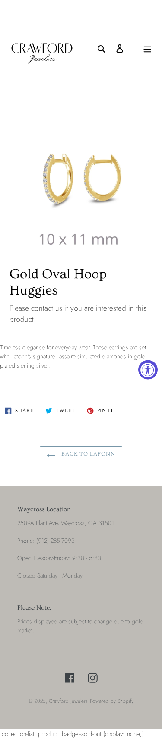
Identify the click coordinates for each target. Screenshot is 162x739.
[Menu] (147, 48)
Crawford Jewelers (68, 701)
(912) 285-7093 (55, 540)
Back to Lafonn (88, 454)
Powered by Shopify (111, 701)
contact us (46, 308)
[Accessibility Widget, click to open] (148, 369)
